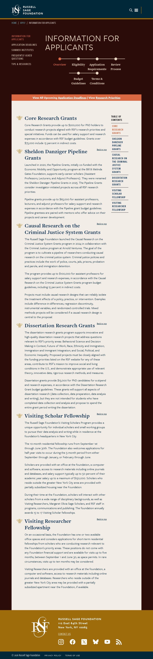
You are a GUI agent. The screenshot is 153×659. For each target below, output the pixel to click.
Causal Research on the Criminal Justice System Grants (119, 163)
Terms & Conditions (97, 81)
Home (14, 23)
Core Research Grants (117, 129)
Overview (59, 64)
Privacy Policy (53, 655)
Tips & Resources (21, 64)
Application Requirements (97, 67)
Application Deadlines (24, 45)
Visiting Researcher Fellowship (119, 206)
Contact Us (64, 634)
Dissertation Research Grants (119, 181)
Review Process (116, 67)
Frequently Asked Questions (22, 57)
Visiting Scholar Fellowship (118, 193)
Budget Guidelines (78, 81)
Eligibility (78, 64)
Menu (133, 10)
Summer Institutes (23, 50)
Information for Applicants (21, 37)
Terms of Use (72, 655)
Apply (22, 23)
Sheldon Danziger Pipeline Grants (117, 144)
